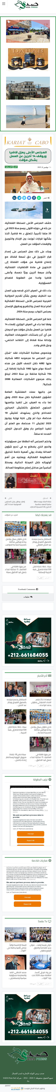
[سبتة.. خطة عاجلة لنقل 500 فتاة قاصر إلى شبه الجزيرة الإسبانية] (40, 556)
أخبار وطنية (9, 167)
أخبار (15, 167)
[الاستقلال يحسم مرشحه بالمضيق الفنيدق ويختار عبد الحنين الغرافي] (40, 528)
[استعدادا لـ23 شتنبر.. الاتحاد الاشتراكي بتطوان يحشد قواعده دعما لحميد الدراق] (40, 689)
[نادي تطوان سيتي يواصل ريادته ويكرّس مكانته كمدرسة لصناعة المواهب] (15, 528)
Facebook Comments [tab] (26, 589)
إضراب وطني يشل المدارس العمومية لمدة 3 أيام (15, 503)
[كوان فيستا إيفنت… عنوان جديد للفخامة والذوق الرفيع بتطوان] (40, 934)
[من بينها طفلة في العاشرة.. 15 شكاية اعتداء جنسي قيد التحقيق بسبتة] (15, 556)
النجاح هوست (29, 1088)
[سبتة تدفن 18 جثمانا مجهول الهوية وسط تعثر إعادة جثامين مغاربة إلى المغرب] (15, 744)
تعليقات (26, 597)
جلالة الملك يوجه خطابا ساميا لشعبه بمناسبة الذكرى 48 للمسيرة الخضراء (40, 504)
